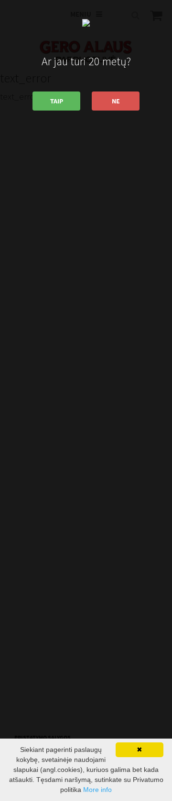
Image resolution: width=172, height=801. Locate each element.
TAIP (56, 101)
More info (97, 789)
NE (116, 101)
